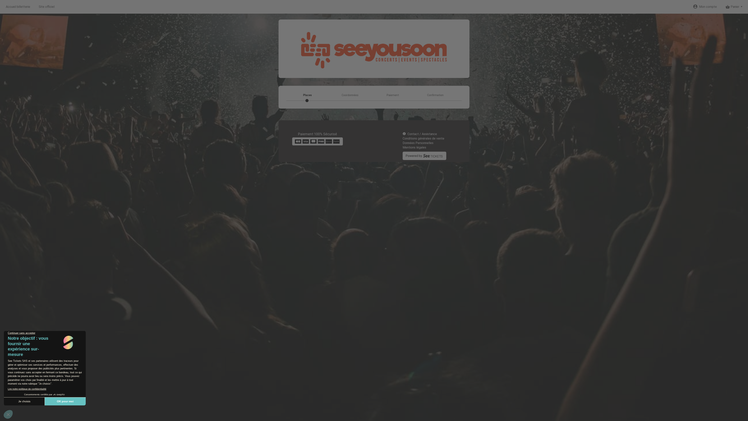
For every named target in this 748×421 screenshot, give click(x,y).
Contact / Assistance (422, 134)
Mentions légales (414, 147)
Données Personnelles (418, 143)
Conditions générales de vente (423, 138)
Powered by (414, 156)
